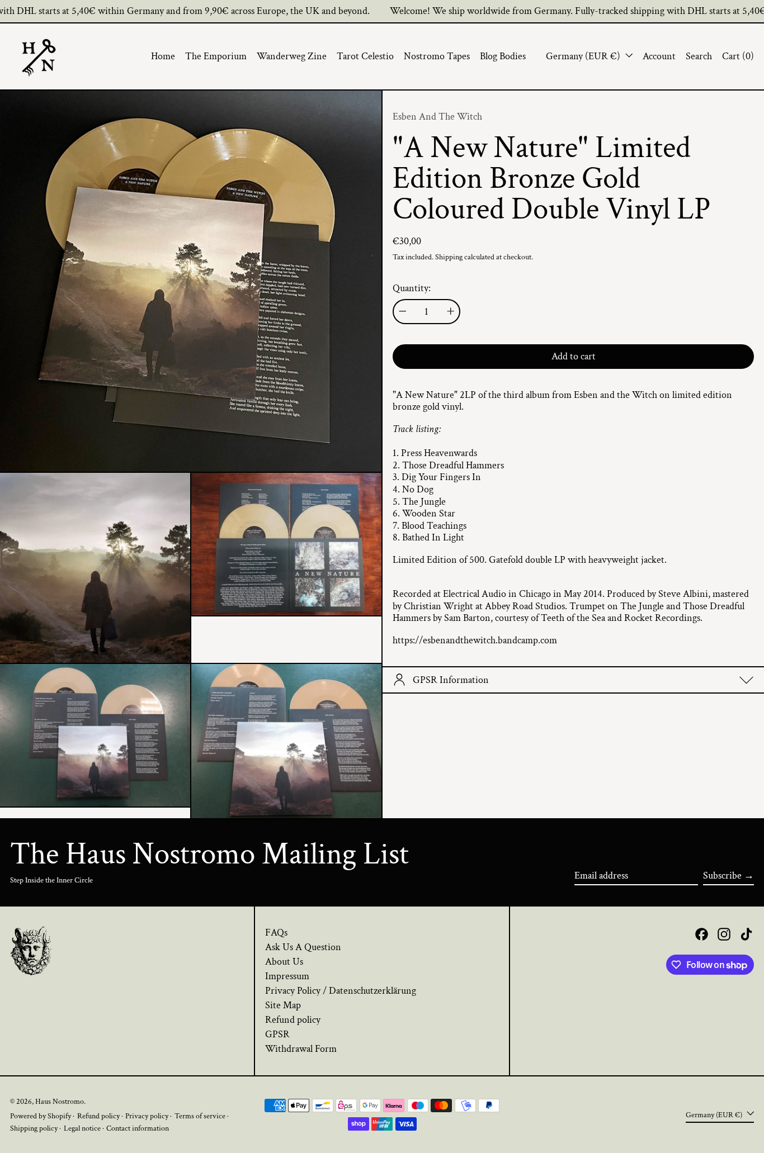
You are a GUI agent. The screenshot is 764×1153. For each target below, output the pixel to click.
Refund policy (292, 1019)
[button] (699, 56)
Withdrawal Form (301, 1048)
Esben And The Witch (437, 116)
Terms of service (200, 1116)
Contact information (137, 1128)
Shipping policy (34, 1128)
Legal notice (82, 1128)
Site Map (283, 1005)
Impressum (287, 976)
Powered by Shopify (40, 1116)
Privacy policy (146, 1116)
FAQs (276, 932)
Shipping (449, 257)
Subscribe (722, 875)
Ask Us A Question (303, 947)
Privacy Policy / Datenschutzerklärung (340, 990)
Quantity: (412, 288)
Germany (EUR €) (584, 56)
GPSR (277, 1034)
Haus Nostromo (59, 1101)
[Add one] (451, 311)
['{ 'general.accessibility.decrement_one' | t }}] (403, 311)
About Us (284, 961)
